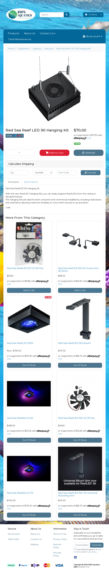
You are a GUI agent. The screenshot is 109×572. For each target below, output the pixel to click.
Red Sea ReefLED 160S (20, 343)
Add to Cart (55, 152)
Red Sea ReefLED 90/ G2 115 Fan (76, 418)
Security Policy (57, 554)
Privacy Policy (60, 539)
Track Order (13, 539)
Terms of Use (59, 534)
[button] (92, 36)
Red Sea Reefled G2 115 (20, 493)
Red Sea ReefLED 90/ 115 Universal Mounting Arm (78, 494)
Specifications (31, 182)
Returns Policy (57, 546)
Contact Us (47, 33)
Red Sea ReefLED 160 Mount (74, 343)
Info (89, 138)
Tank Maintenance (19, 39)
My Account (14, 534)
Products (13, 33)
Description (13, 182)
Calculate (91, 172)
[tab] (14, 182)
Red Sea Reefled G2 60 (20, 418)
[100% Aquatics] (20, 14)
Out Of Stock (28, 365)
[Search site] (66, 14)
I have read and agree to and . (87, 550)
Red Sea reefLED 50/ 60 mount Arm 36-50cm (78, 269)
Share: (10, 136)
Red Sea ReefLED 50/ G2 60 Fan (25, 268)
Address (34, 544)
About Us (29, 33)
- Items (92, 14)
